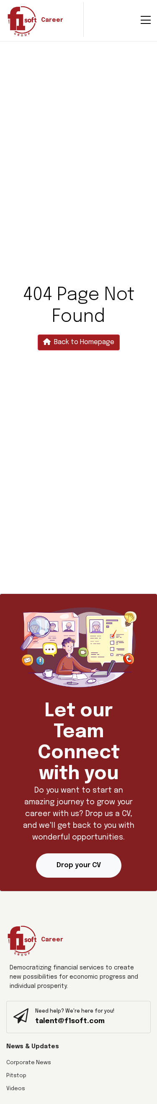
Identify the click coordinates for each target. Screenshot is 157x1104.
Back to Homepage (84, 342)
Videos (15, 1088)
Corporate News (28, 1062)
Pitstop (16, 1075)
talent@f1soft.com (70, 1021)
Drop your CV (79, 865)
